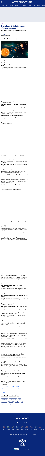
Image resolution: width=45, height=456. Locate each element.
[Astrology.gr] (22, 2)
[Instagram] (24, 422)
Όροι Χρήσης (15, 434)
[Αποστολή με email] (18, 39)
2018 (24, 62)
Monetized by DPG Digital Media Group (28, 449)
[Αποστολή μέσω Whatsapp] (10, 39)
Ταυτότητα (10, 434)
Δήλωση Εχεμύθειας (21, 434)
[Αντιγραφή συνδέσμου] (15, 39)
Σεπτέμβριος (17, 401)
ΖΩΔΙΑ (20, 399)
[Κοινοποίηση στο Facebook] (2, 39)
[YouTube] (27, 422)
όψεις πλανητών (4, 401)
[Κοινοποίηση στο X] (4, 39)
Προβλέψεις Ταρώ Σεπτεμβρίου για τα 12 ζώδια (10, 388)
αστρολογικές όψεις (13, 399)
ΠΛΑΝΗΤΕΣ (11, 401)
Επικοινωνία (34, 434)
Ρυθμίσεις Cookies (28, 434)
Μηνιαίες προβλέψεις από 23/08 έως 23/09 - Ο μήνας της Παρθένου (14, 386)
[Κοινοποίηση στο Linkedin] (12, 39)
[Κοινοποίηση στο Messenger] (7, 39)
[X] (21, 422)
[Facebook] (18, 422)
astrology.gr (3, 34)
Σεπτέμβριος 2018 (4, 399)
